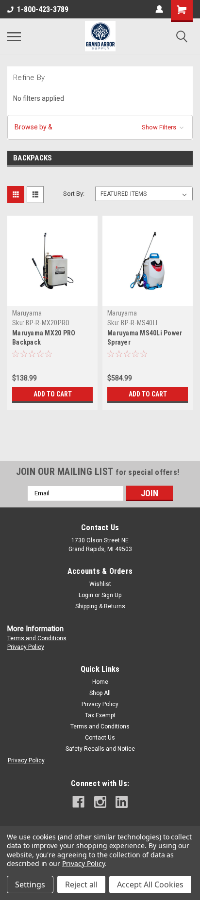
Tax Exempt (100, 715)
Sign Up (111, 595)
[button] (100, 127)
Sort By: (73, 193)
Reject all (81, 884)
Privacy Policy (25, 647)
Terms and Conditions (37, 638)
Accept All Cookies (150, 884)
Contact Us (100, 737)
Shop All (100, 693)
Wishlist (100, 584)
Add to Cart (52, 394)
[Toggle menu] (14, 36)
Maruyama (27, 313)
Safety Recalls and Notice (100, 748)
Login (86, 595)
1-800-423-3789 (42, 9)
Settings (30, 884)
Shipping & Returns (100, 606)
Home (100, 682)
